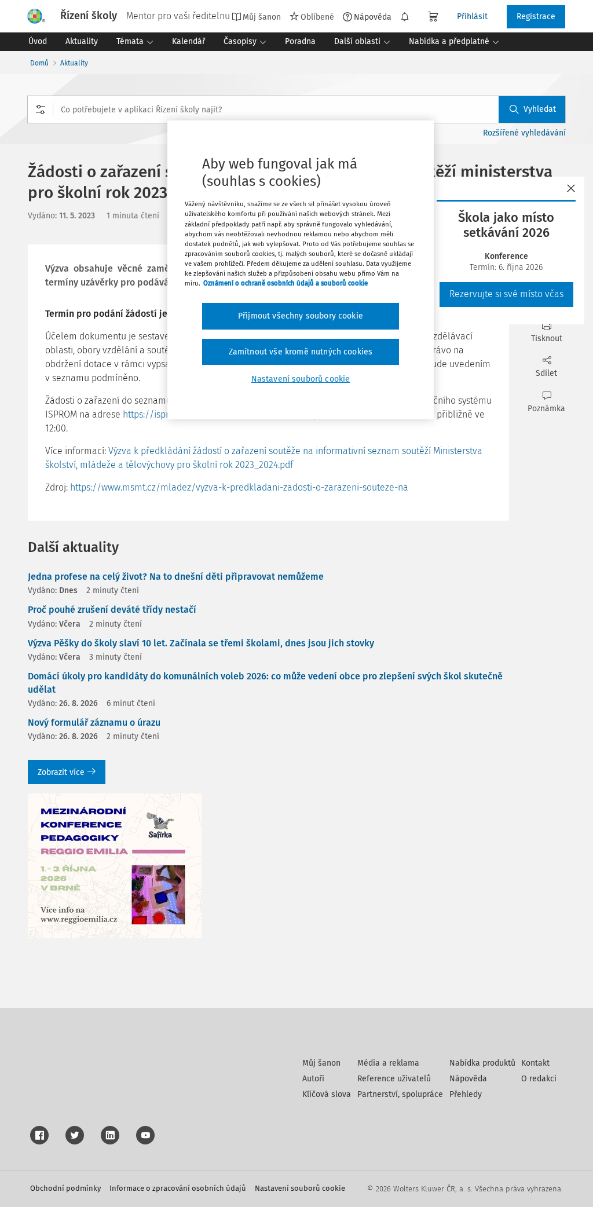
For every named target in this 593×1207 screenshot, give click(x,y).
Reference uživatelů (394, 1079)
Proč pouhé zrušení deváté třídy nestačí (112, 609)
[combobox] (296, 109)
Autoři (313, 1079)
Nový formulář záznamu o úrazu (94, 722)
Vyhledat (540, 109)
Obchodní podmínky (65, 1188)
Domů (39, 63)
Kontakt (535, 1063)
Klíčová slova (326, 1094)
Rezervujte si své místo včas (506, 293)
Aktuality (74, 63)
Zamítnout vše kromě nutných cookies (301, 352)
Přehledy (465, 1094)
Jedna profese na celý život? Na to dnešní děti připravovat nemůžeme (176, 576)
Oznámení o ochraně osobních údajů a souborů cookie (285, 283)
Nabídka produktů (482, 1063)
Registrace (536, 16)
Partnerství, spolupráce (400, 1094)
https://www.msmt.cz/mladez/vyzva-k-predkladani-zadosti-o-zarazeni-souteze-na (239, 487)
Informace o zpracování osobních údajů (177, 1188)
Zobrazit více (61, 772)
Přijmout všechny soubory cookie (300, 316)
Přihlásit (472, 16)
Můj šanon (321, 1063)
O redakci (539, 1079)
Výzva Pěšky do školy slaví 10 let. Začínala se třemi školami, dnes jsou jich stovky (201, 643)
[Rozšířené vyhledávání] (40, 109)
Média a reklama (388, 1063)
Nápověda (372, 16)
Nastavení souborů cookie (300, 1188)
